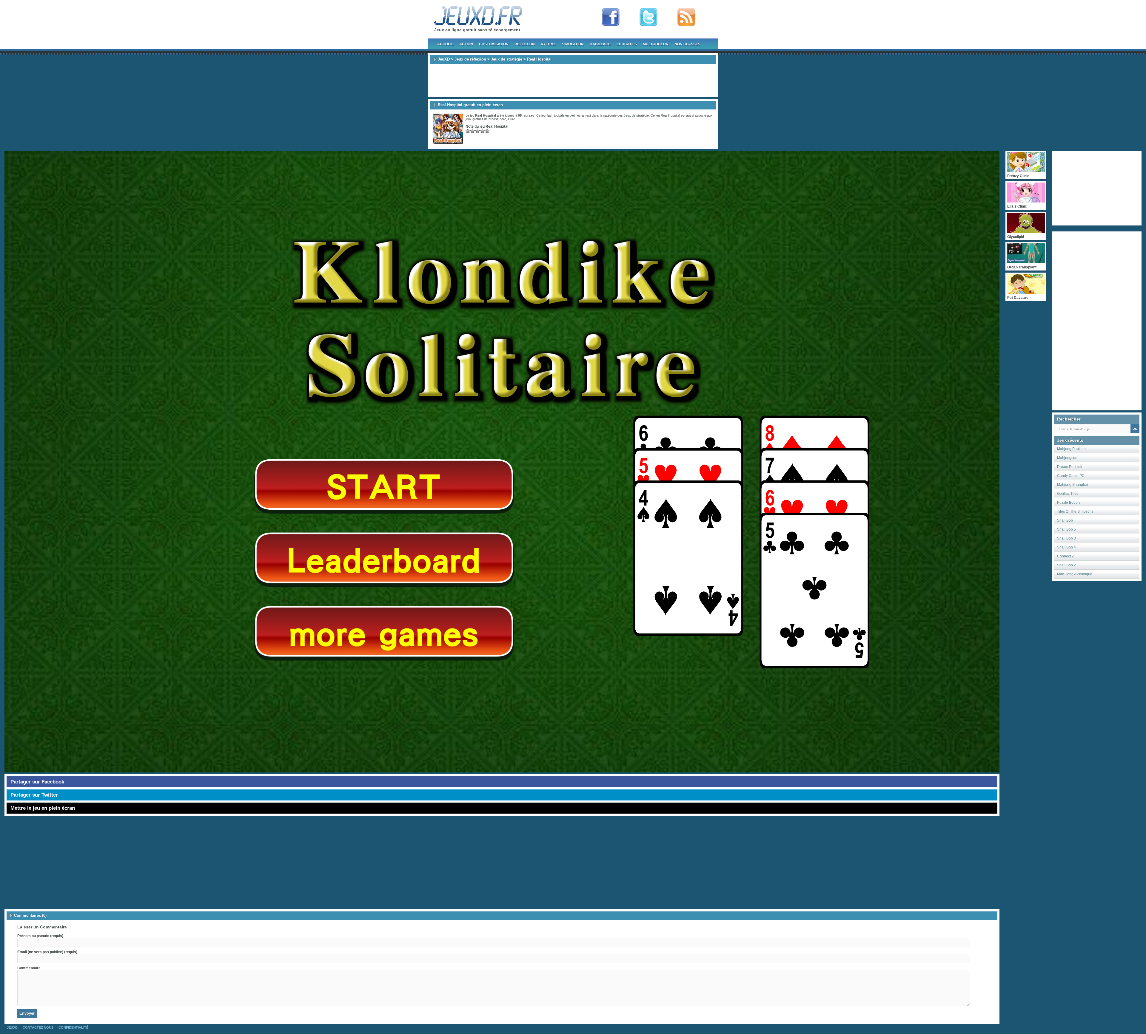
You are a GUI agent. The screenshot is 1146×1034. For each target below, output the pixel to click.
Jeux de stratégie (506, 59)
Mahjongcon (1067, 458)
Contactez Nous (38, 1027)
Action (466, 44)
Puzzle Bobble (1069, 502)
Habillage (600, 44)
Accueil (445, 44)
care (503, 119)
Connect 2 (1065, 556)
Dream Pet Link (1069, 467)
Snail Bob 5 (1066, 529)
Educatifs (627, 44)
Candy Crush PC (1071, 476)
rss (686, 17)
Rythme (548, 44)
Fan (610, 17)
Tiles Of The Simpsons (1075, 511)
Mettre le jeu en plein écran (42, 808)
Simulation (573, 44)
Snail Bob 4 (1066, 547)
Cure (511, 119)
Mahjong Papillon (1071, 449)
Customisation (494, 44)
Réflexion (525, 44)
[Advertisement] (573, 80)
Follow (648, 17)
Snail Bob (1065, 520)
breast (493, 119)
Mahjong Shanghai (1072, 485)
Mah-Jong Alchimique (1074, 574)
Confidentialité (73, 1027)
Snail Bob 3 (1066, 538)
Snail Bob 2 (1066, 565)
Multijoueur (655, 44)
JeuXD (444, 59)
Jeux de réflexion (470, 59)
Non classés (687, 44)
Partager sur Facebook (37, 782)
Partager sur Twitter (34, 795)
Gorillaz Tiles (1067, 494)
